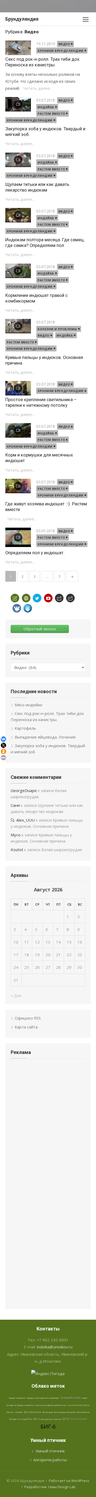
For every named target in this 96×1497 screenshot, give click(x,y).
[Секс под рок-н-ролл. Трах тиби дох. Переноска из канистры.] (18, 48)
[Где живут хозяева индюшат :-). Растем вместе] (18, 486)
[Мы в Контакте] (17, 608)
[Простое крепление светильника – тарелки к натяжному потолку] (18, 388)
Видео (64, 44)
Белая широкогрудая (61, 849)
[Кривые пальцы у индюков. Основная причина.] (18, 326)
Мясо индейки (28, 704)
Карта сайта (26, 1027)
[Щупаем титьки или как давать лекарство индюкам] (18, 160)
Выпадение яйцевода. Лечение (45, 737)
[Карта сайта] (26, 598)
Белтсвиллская (32, 1412)
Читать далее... (37, 88)
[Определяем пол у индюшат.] (18, 537)
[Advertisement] (48, 1103)
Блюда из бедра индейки (20, 1405)
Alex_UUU (25, 820)
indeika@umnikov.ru (55, 1347)
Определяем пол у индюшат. (35, 552)
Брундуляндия (21, 19)
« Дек (16, 995)
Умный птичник (50, 1450)
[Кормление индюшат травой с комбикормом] (18, 271)
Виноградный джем (65, 1411)
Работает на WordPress (69, 1480)
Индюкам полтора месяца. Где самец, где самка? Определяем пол (44, 242)
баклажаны (83, 1411)
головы (19, 1411)
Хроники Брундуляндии (60, 51)
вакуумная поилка (51, 1418)
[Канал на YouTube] (48, 598)
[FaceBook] (59, 598)
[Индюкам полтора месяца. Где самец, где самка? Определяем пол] (18, 215)
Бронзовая (78, 1419)
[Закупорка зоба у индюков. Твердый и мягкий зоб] (18, 104)
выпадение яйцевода (47, 1397)
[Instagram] (70, 598)
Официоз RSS (28, 1018)
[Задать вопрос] (15, 598)
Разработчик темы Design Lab (49, 1486)
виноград (47, 1411)
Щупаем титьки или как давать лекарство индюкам (37, 187)
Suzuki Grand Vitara (78, 1405)
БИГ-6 (48, 1426)
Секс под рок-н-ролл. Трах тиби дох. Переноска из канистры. (42, 61)
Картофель (25, 728)
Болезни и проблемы (57, 329)
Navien (10, 1411)
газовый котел (70, 1397)
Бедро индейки (17, 1397)
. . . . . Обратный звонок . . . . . (39, 628)
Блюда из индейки (20, 1419)
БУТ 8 (66, 1419)
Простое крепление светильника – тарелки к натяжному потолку (41, 402)
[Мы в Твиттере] (37, 598)
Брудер (30, 1397)
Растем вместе (51, 113)
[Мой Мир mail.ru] (27, 608)
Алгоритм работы (50, 1459)
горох (84, 1397)
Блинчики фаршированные (50, 1405)
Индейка (46, 107)
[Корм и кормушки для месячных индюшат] (18, 430)
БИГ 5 (36, 1419)
